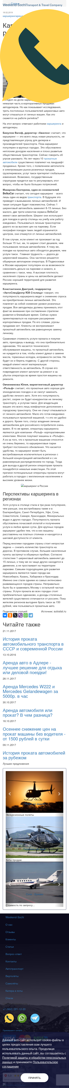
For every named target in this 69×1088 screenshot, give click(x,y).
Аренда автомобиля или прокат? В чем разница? (27, 712)
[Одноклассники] (10, 615)
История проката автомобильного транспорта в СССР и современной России (33, 643)
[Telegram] (31, 615)
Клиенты (11, 939)
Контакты (11, 961)
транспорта (34, 197)
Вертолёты (12, 976)
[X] (15, 615)
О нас (9, 924)
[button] (10, 793)
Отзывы (10, 932)
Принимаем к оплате (12, 1030)
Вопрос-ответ (14, 954)
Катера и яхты (14, 990)
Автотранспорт (14, 968)
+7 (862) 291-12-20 (14, 1009)
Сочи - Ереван (34, 894)
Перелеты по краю (34, 849)
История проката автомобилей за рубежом (34, 755)
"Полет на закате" (34, 803)
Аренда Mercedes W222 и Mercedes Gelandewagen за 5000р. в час (30, 691)
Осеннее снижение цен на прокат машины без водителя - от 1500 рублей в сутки (34, 734)
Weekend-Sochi (15, 917)
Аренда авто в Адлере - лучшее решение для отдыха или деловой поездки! (32, 667)
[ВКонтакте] (5, 615)
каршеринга (54, 123)
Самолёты (12, 983)
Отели (9, 998)
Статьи (10, 946)
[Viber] (20, 615)
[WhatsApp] (25, 615)
